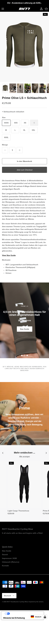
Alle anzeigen (24, 456)
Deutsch (7, 596)
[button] (22, 355)
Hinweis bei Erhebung (14, 618)
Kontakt (5, 566)
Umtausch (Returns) (10, 562)
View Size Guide (9, 255)
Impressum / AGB (9, 558)
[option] (24, 47)
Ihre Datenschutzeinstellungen (25, 613)
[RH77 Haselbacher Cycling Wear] (24, 9)
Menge (5, 145)
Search (5, 554)
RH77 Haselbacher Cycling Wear (17, 601)
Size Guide (24, 328)
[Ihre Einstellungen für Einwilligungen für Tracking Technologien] (45, 617)
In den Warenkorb (24, 161)
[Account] (40, 9)
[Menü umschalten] (3, 9)
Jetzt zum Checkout (24, 170)
